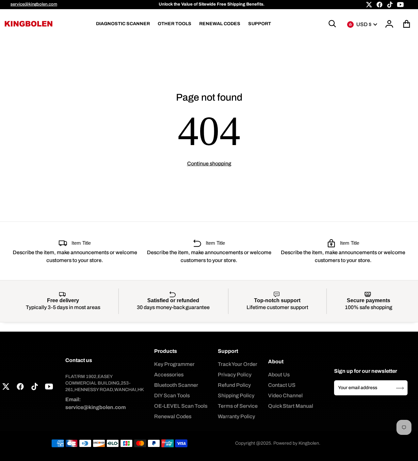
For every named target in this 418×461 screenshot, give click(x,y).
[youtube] (400, 4)
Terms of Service (238, 406)
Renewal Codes (172, 416)
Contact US (282, 385)
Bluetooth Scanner (176, 385)
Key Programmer (174, 364)
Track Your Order (237, 364)
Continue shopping (209, 163)
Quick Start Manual (290, 406)
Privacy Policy (234, 374)
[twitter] (369, 4)
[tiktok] (390, 4)
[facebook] (379, 4)
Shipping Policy (236, 395)
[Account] (389, 24)
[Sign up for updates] (400, 388)
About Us (279, 374)
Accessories (169, 374)
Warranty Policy (236, 416)
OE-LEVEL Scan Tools (180, 406)
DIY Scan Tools (172, 395)
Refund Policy (234, 385)
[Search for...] (332, 23)
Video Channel (285, 395)
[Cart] (406, 24)
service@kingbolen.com (33, 4)
